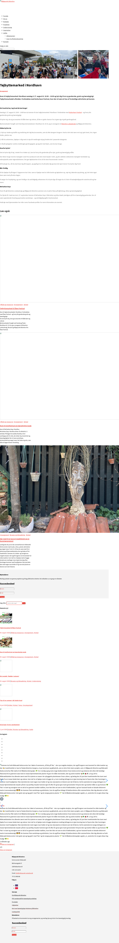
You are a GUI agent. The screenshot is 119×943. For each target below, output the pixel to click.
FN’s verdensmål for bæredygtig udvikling (24, 899)
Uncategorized (27, 705)
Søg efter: (3, 603)
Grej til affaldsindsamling (14, 39)
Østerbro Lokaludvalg (69, 124)
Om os (5, 19)
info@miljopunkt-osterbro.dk (24, 873)
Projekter (6, 25)
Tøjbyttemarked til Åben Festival (12, 308)
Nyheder (6, 22)
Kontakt (6, 42)
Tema (20, 705)
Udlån (5, 33)
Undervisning (7, 27)
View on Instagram (8, 844)
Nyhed (25, 305)
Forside (5, 16)
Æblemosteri (10, 36)
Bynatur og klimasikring (17, 535)
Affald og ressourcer (6, 305)
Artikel (10, 705)
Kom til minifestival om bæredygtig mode (15, 426)
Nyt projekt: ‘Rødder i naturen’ (9, 676)
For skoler (15, 902)
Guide (31, 729)
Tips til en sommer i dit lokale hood (11, 700)
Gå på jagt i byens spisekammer (10, 725)
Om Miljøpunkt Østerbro (19, 895)
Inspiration (6, 30)
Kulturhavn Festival (75, 112)
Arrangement (4, 91)
